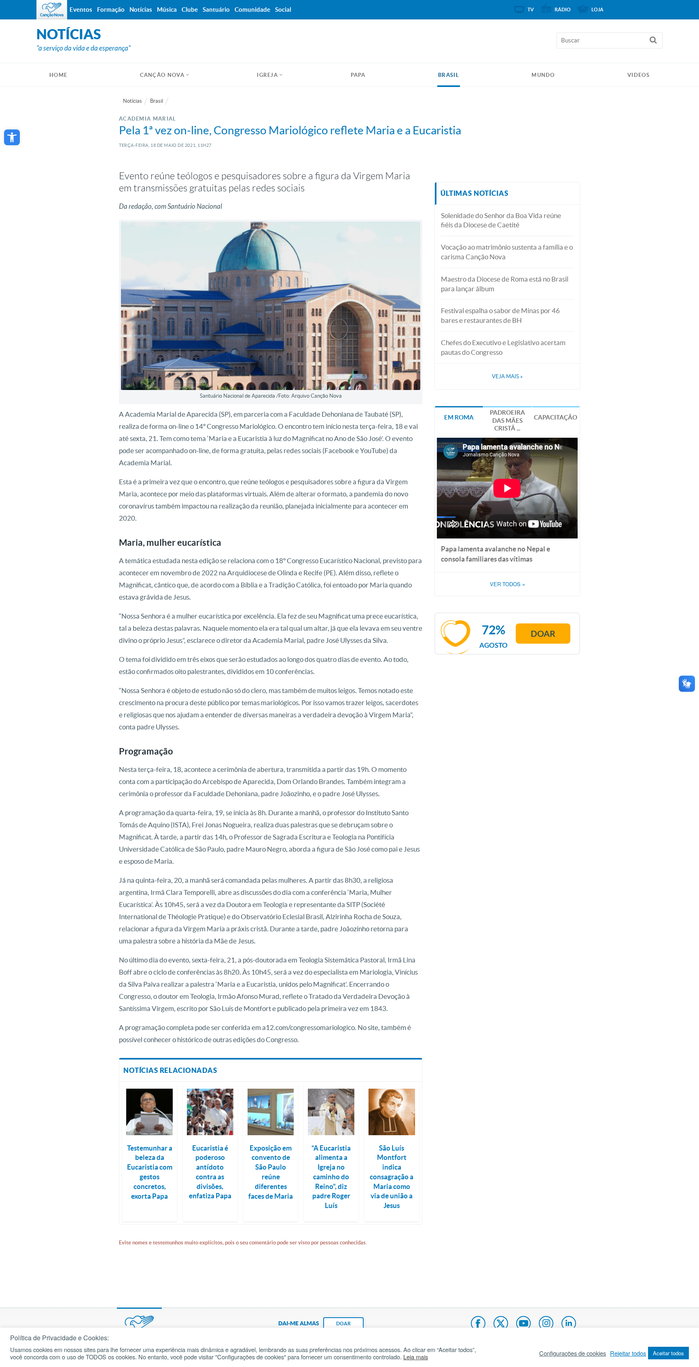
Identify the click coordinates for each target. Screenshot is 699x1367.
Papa (358, 75)
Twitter (500, 1324)
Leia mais (415, 1357)
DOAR (343, 1323)
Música (167, 9)
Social (283, 9)
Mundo (543, 75)
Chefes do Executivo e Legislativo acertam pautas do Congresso (503, 347)
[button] (12, 137)
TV (530, 9)
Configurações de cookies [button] (572, 1353)
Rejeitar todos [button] (628, 1353)
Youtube (523, 1324)
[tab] (459, 416)
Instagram (546, 1324)
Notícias (132, 101)
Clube (190, 9)
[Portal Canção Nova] (51, 9)
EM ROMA (459, 417)
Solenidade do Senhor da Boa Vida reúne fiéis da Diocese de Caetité (501, 220)
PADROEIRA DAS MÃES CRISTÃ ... (507, 420)
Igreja (267, 75)
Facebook (478, 1324)
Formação (111, 9)
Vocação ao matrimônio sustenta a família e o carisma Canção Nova (507, 252)
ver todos (507, 584)
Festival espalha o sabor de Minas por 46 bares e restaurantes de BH (500, 315)
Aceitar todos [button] (668, 1353)
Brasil (448, 75)
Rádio (563, 9)
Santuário (216, 9)
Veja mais (507, 376)
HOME (58, 75)
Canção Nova (162, 75)
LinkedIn (568, 1324)
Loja (597, 9)
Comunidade (252, 9)
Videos (638, 75)
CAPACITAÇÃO (555, 417)
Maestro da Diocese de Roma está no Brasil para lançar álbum (504, 283)
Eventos (81, 9)
